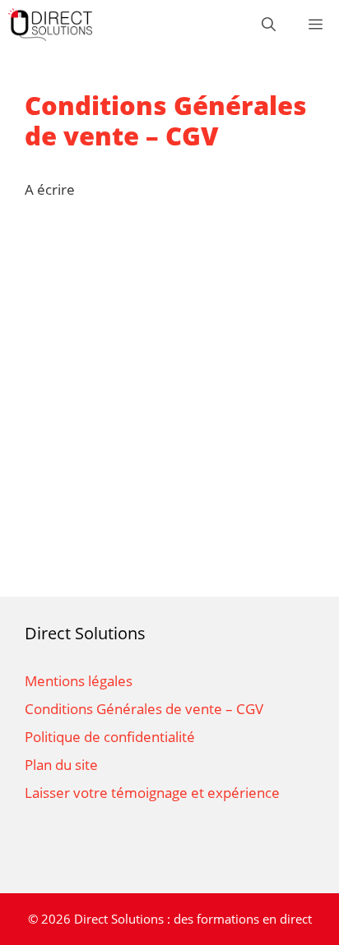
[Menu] (315, 24)
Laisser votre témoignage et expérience (152, 792)
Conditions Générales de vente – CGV (144, 708)
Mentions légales (78, 680)
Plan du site (61, 764)
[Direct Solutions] (50, 24)
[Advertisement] (169, 411)
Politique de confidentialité (110, 736)
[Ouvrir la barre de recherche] (268, 24)
